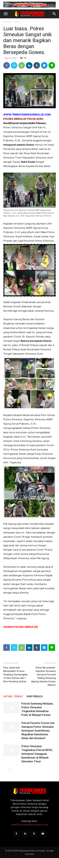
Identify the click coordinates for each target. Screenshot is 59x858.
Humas (17, 21)
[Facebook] (6, 65)
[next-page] (11, 770)
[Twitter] (14, 65)
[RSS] (25, 833)
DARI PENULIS (35, 696)
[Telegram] (44, 65)
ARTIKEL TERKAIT (13, 696)
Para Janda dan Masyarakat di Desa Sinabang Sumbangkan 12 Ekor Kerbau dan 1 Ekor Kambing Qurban (15, 674)
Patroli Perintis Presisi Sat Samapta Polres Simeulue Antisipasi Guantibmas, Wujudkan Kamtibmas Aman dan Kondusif (38, 730)
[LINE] (52, 65)
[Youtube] (42, 833)
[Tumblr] (36, 65)
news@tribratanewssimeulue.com (29, 824)
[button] (5, 13)
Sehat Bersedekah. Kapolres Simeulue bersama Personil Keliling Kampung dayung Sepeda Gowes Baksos (43, 676)
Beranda (7, 21)
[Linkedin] (29, 65)
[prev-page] (5, 770)
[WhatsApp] (21, 65)
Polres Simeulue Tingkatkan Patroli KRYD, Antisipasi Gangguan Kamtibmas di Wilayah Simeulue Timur (37, 754)
